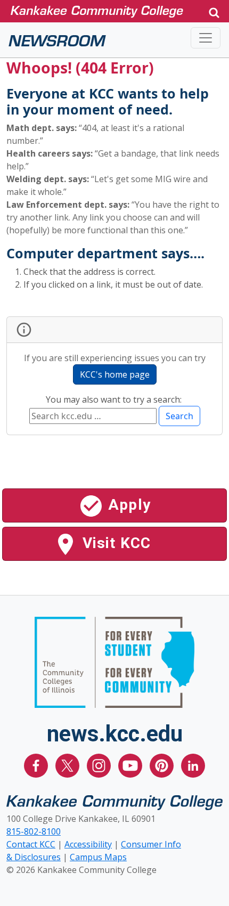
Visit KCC (114, 543)
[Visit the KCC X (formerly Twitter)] (68, 765)
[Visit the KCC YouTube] (131, 765)
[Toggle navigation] (205, 37)
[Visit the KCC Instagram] (100, 765)
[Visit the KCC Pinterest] (162, 765)
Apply (127, 504)
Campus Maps (98, 857)
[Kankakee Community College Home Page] (105, 11)
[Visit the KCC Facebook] (37, 765)
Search (179, 416)
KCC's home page (115, 374)
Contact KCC (30, 844)
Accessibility (88, 844)
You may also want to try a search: (115, 399)
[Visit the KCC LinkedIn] (193, 765)
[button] (214, 11)
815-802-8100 (33, 831)
